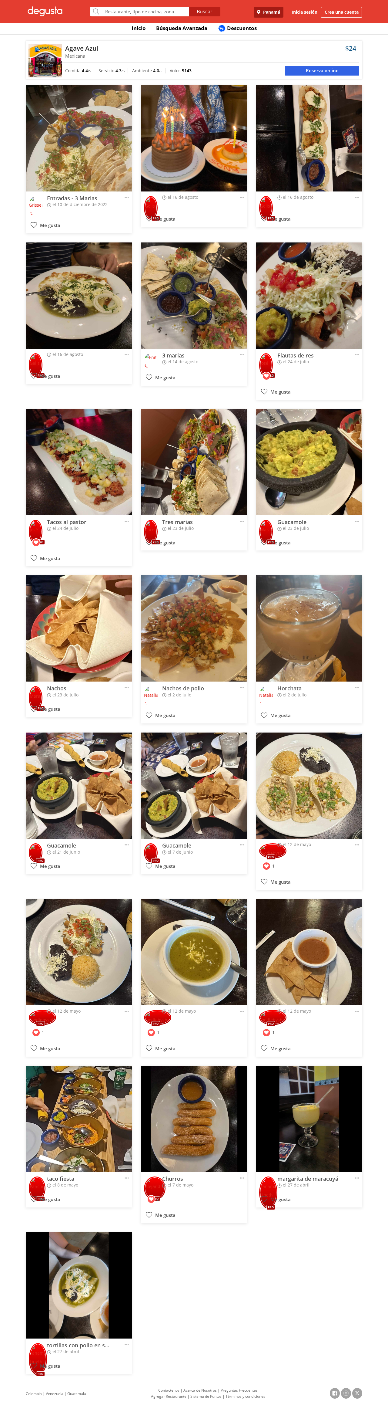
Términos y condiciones (245, 1396)
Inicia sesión (304, 12)
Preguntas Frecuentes (239, 1390)
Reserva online (322, 70)
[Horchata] (309, 628)
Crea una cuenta (342, 12)
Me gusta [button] (49, 225)
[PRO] (151, 204)
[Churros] (194, 1119)
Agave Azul (81, 48)
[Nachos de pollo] (194, 628)
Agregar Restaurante (168, 1396)
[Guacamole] (309, 462)
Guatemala (76, 1393)
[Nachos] (79, 628)
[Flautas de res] (309, 295)
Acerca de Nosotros (200, 1390)
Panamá (271, 12)
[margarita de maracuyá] (309, 1119)
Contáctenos (168, 1390)
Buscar (204, 11)
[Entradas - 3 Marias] (79, 138)
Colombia (34, 1393)
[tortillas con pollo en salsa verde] (79, 1285)
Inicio (139, 28)
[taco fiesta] (79, 1119)
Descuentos (238, 28)
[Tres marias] (194, 462)
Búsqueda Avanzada (181, 28)
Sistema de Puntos (206, 1396)
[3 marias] (194, 295)
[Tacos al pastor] (79, 462)
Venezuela (54, 1393)
